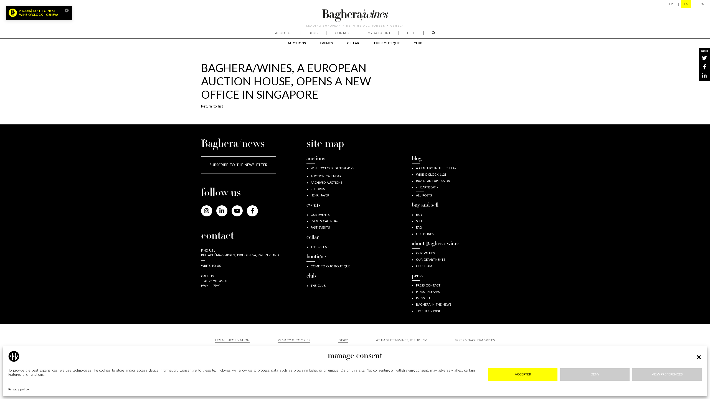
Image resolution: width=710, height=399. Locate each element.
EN (686, 4)
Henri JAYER (320, 195)
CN (701, 4)
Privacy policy (18, 389)
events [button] (326, 43)
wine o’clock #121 (431, 174)
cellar (353, 43)
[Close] (66, 10)
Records (318, 189)
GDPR (343, 340)
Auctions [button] (297, 43)
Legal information (232, 340)
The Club (318, 285)
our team (424, 266)
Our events (320, 214)
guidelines (424, 234)
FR (671, 4)
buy (419, 214)
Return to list (212, 106)
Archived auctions (326, 182)
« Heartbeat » (427, 187)
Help (411, 33)
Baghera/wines (355, 15)
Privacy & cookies (294, 340)
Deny (595, 374)
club (418, 43)
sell (419, 221)
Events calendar (325, 221)
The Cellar (320, 247)
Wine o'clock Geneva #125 (332, 168)
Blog (313, 33)
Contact (343, 33)
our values (425, 253)
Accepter (523, 374)
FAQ (419, 227)
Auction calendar (326, 176)
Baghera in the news (433, 304)
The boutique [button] (386, 43)
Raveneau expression (433, 181)
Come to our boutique (330, 266)
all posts (424, 195)
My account (378, 33)
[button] (699, 356)
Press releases (428, 291)
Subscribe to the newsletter (238, 165)
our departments (430, 259)
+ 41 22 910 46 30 (214, 281)
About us (283, 33)
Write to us (211, 265)
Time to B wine (428, 311)
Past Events (320, 227)
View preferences (667, 374)
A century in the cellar (436, 168)
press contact (428, 285)
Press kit (423, 298)
